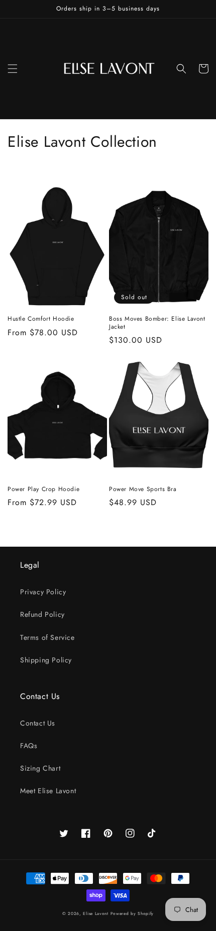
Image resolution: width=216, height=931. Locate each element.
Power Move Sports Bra (143, 490)
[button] (13, 69)
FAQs (28, 746)
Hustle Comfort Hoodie (41, 319)
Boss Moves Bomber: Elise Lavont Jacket (157, 323)
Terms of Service (47, 637)
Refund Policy (42, 614)
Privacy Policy (43, 592)
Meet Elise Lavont (48, 791)
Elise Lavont (95, 913)
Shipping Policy (46, 660)
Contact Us (37, 723)
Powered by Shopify (132, 913)
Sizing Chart (40, 768)
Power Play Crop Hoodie (43, 490)
